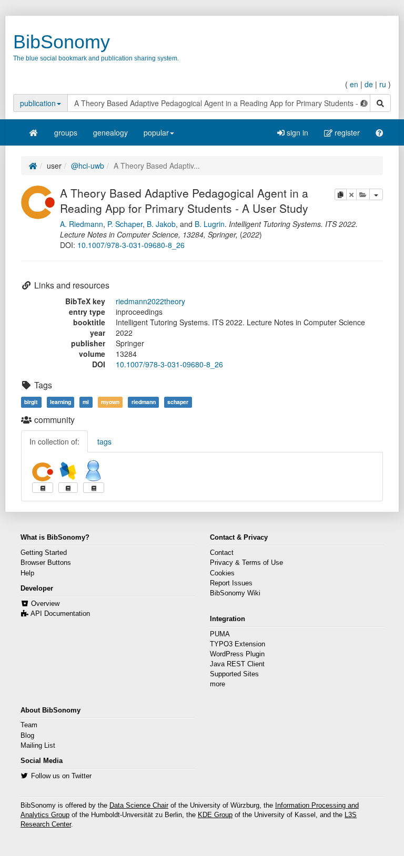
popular (156, 132)
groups (65, 132)
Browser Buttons (46, 562)
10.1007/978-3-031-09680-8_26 (131, 245)
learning (60, 402)
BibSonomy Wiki (235, 593)
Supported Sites (234, 674)
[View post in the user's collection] (42, 487)
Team (29, 725)
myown (110, 402)
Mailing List (38, 745)
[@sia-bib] (93, 470)
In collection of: (54, 441)
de (369, 84)
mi (86, 402)
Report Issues (231, 583)
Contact (222, 552)
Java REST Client (237, 664)
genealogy (110, 132)
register (346, 132)
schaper (177, 402)
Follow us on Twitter (61, 776)
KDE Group (215, 815)
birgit (31, 402)
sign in (296, 132)
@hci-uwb (87, 165)
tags (104, 441)
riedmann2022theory (150, 301)
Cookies (222, 573)
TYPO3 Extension (237, 644)
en (354, 84)
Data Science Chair (138, 805)
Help (27, 573)
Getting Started (44, 552)
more (217, 684)
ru (382, 84)
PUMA (220, 634)
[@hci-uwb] (38, 200)
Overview (45, 603)
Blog (27, 735)
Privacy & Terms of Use (246, 562)
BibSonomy (61, 42)
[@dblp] (68, 470)
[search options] (364, 103)
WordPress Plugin (237, 654)
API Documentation (60, 613)
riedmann (144, 402)
